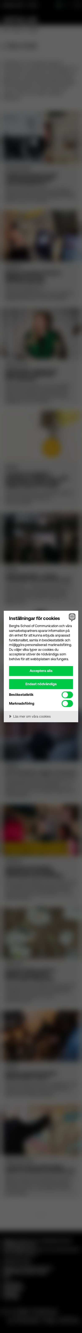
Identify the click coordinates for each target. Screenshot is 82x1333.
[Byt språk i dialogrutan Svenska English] (71, 617)
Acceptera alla (41, 671)
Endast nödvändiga (41, 684)
